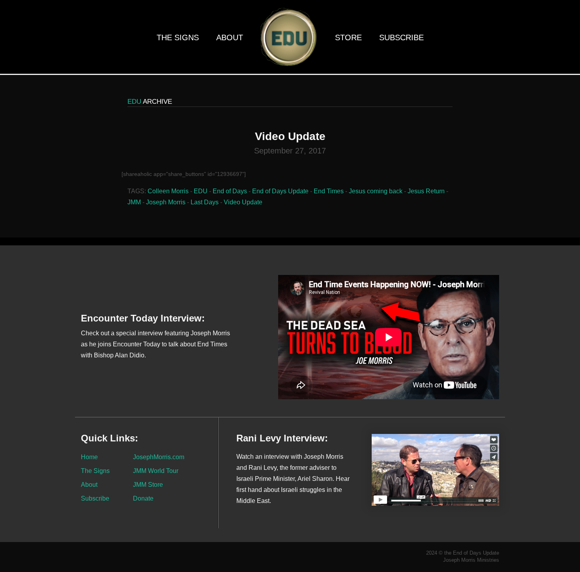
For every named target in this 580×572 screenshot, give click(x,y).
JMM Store (148, 484)
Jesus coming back (375, 191)
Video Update (243, 202)
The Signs (178, 37)
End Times (329, 191)
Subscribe (401, 37)
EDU (201, 191)
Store (348, 37)
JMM (134, 202)
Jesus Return (426, 191)
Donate (143, 498)
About (229, 37)
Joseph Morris (165, 202)
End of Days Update (280, 191)
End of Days (230, 191)
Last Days (205, 202)
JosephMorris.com (158, 456)
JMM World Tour (155, 470)
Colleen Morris (168, 191)
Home (89, 456)
